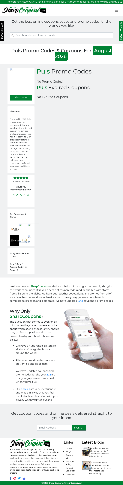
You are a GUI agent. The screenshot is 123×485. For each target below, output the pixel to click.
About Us (70, 474)
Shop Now (21, 97)
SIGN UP (79, 427)
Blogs (68, 451)
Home (69, 448)
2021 (80, 300)
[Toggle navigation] (116, 10)
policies (25, 389)
